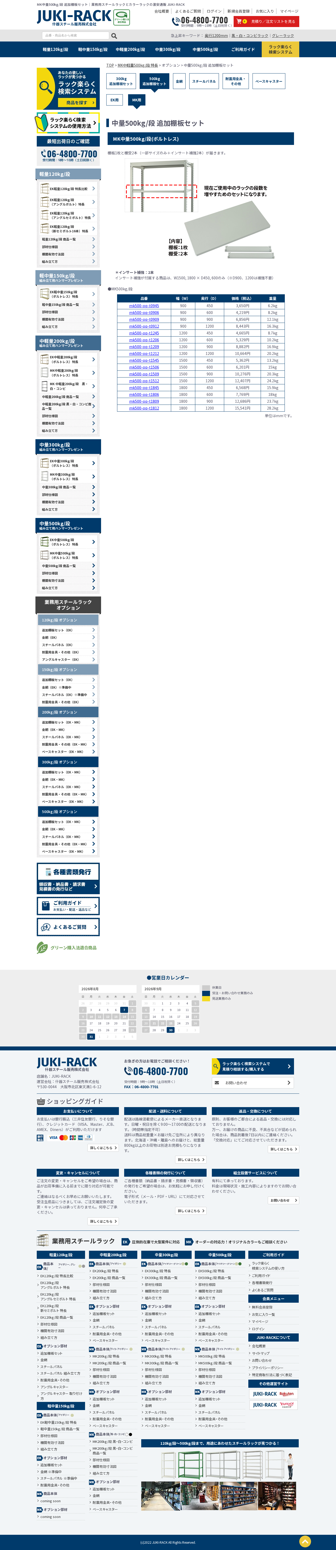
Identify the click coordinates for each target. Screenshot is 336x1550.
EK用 (115, 99)
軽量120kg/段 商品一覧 (59, 239)
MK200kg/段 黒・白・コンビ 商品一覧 (113, 1451)
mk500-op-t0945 (144, 305)
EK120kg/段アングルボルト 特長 (55, 1285)
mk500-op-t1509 (144, 373)
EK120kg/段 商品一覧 (56, 1317)
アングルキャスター (54, 1387)
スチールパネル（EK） (58, 644)
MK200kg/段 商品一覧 (109, 1363)
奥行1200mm (216, 35)
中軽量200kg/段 (130, 49)
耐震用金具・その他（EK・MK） (65, 744)
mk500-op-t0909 (144, 319)
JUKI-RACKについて (273, 1337)
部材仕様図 (50, 246)
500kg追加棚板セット (154, 81)
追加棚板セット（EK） (58, 630)
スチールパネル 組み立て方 (60, 1373)
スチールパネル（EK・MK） (62, 737)
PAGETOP (305, 1541)
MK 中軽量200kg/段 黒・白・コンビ (69, 385)
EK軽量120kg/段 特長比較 (68, 188)
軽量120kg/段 (55, 49)
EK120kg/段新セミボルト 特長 (53, 1308)
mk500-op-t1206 (144, 339)
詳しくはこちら (101, 1147)
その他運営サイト (273, 1383)
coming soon (50, 1501)
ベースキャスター (268, 81)
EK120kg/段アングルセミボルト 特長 (58, 1297)
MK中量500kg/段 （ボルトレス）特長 (64, 555)
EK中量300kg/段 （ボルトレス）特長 (64, 463)
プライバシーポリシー (268, 1367)
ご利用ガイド (243, 49)
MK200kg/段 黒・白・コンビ (113, 1441)
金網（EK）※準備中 (56, 687)
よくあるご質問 (188, 11)
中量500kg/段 (205, 49)
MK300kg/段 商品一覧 (161, 1363)
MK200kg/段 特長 (106, 1356)
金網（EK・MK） (54, 729)
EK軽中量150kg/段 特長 (58, 1422)
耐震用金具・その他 (235, 81)
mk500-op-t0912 (144, 326)
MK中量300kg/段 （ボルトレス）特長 (64, 476)
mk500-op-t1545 (144, 360)
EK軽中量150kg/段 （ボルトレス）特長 (64, 294)
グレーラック (283, 35)
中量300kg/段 (168, 49)
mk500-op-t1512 (144, 380)
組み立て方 (50, 261)
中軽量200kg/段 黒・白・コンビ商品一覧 (66, 406)
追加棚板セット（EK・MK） (62, 722)
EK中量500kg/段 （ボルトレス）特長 (64, 541)
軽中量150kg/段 (93, 49)
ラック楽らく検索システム (280, 49)
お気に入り (265, 11)
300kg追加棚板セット (121, 81)
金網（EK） (50, 637)
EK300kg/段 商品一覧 (161, 1277)
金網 (179, 81)
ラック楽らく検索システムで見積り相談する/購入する (246, 1066)
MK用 (136, 99)
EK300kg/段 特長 (158, 1271)
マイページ (289, 11)
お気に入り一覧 (263, 1314)
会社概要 (161, 11)
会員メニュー (273, 1298)
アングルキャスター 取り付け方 (61, 1396)
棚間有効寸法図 (53, 254)
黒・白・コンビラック (250, 35)
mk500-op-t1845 (144, 387)
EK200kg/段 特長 (106, 1271)
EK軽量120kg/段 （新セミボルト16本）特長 (69, 228)
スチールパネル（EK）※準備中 (64, 694)
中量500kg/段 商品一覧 (59, 565)
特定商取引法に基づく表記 (272, 1374)
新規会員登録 (239, 11)
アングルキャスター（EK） (61, 659)
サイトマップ (261, 1353)
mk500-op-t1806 (144, 394)
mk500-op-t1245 (144, 333)
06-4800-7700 (204, 20)
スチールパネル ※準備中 (58, 1478)
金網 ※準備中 (51, 1471)
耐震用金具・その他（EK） (61, 652)
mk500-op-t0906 (144, 312)
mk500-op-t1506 (144, 367)
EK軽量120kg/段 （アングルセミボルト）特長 (70, 215)
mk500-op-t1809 (144, 401)
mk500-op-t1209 (144, 346)
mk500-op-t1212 (144, 353)
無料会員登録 (262, 1307)
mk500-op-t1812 (144, 408)
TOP (110, 65)
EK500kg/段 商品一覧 (214, 1277)
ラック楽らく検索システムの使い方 (268, 1266)
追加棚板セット (51, 1353)
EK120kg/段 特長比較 (56, 1276)
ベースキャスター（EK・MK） (63, 751)
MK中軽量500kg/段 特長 (138, 65)
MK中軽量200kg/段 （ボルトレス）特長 (64, 372)
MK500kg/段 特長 (211, 1356)
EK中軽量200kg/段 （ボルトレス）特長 (64, 359)
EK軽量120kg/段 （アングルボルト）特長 (67, 201)
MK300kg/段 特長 (158, 1356)
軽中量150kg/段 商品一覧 (60, 304)
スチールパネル (204, 81)
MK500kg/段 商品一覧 (215, 1363)
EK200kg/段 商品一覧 (109, 1277)
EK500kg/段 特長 (211, 1271)
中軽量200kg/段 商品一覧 (60, 396)
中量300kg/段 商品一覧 (59, 487)
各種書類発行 (262, 1282)
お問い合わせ (236, 1082)
